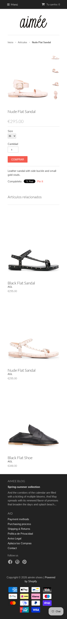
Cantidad (13, 143)
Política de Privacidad (20, 533)
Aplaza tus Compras (20, 543)
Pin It (40, 181)
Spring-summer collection (24, 486)
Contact (12, 548)
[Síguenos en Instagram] (18, 563)
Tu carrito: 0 (53, 4)
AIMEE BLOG (16, 481)
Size (10, 131)
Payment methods (18, 519)
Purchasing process (19, 523)
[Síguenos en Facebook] (10, 563)
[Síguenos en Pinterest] (25, 563)
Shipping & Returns (19, 528)
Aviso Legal (14, 538)
